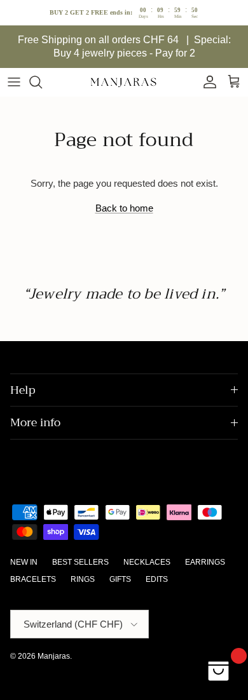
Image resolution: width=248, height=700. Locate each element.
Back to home (124, 208)
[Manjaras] (124, 82)
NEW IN (24, 562)
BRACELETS (33, 579)
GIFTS (120, 579)
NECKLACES (146, 562)
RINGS (83, 579)
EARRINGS (205, 562)
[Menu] (14, 82)
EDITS (157, 579)
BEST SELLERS (80, 562)
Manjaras (54, 656)
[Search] (42, 82)
